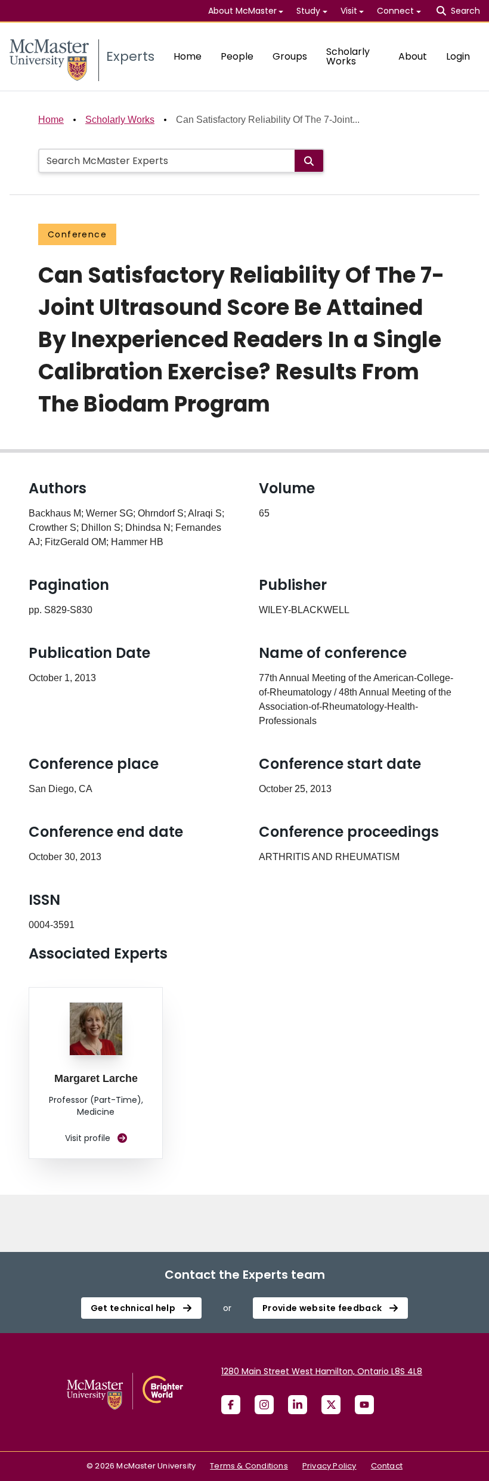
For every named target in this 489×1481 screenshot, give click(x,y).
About (412, 56)
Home (188, 56)
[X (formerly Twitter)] (331, 1404)
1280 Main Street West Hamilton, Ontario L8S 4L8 (321, 1371)
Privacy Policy (329, 1465)
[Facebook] (230, 1404)
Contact (387, 1465)
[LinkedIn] (297, 1404)
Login (458, 56)
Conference (77, 234)
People (237, 56)
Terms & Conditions (249, 1465)
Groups (290, 56)
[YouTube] (364, 1404)
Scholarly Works (348, 56)
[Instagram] (264, 1404)
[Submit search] (309, 161)
